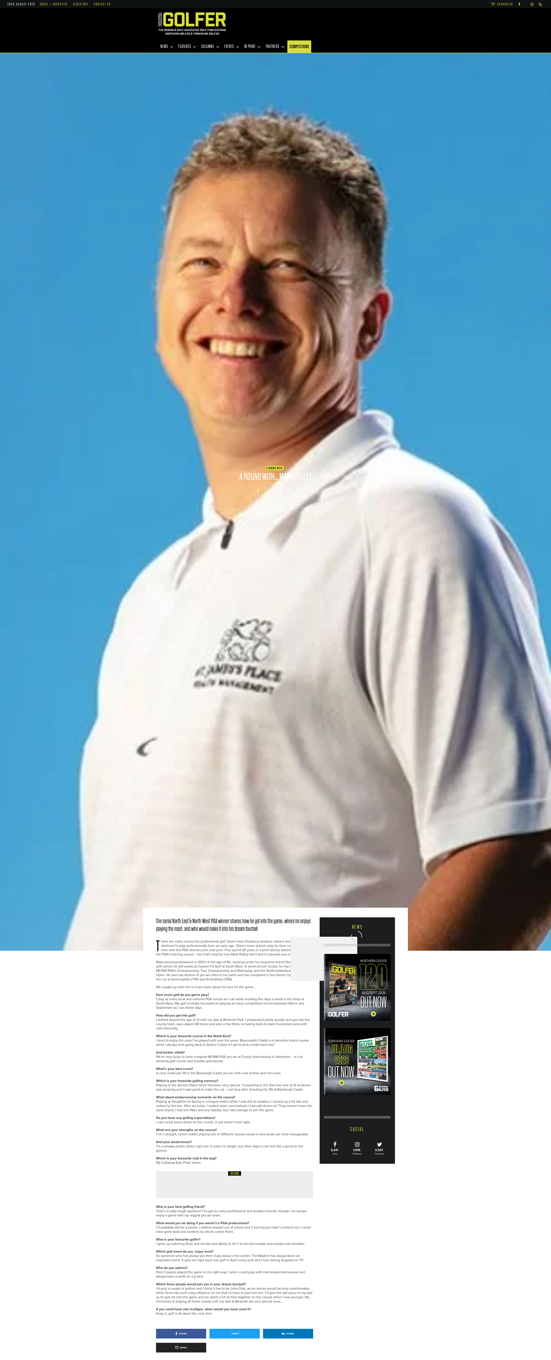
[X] (525, 3)
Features (184, 46)
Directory (81, 4)
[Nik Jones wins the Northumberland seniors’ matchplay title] (365, 959)
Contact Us (102, 4)
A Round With (274, 468)
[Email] (289, 490)
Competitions (299, 46)
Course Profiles (197, 1180)
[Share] (258, 490)
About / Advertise (54, 4)
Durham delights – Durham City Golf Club (222, 1188)
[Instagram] (532, 4)
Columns (207, 46)
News (164, 46)
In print (249, 46)
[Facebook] (519, 4)
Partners (272, 46)
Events (229, 46)
